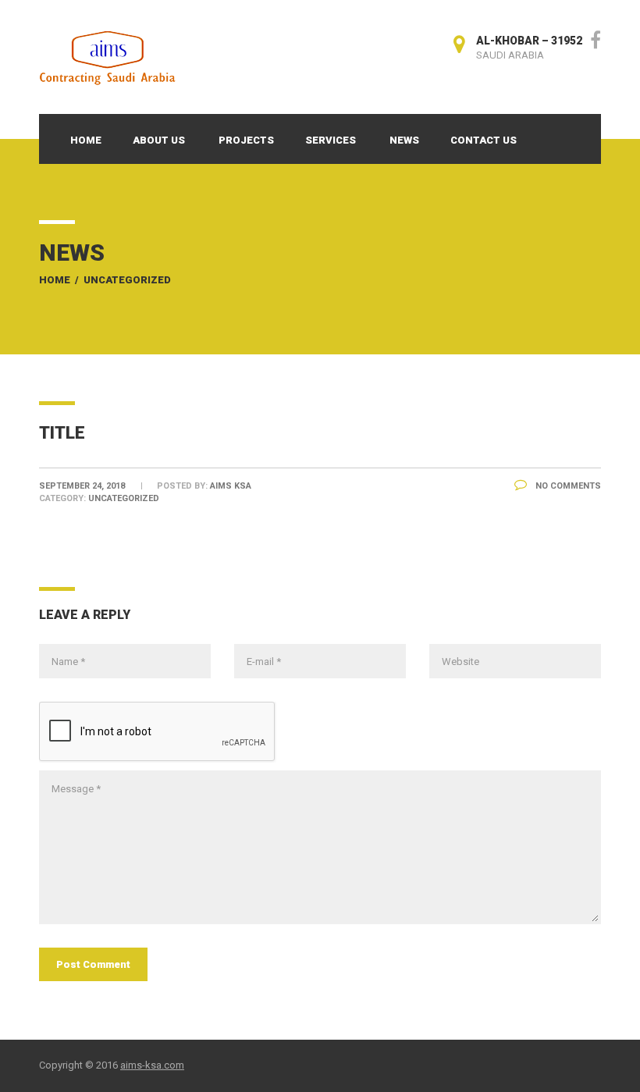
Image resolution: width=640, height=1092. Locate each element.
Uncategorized (127, 280)
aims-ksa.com (152, 1065)
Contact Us (483, 140)
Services (330, 140)
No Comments (567, 486)
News (404, 140)
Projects (246, 140)
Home (85, 140)
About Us (159, 140)
